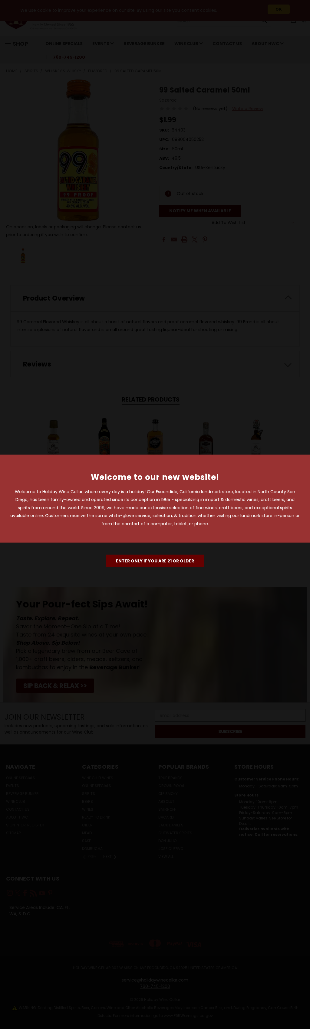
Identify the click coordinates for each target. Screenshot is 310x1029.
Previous (300, 1010)
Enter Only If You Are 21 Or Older (155, 561)
